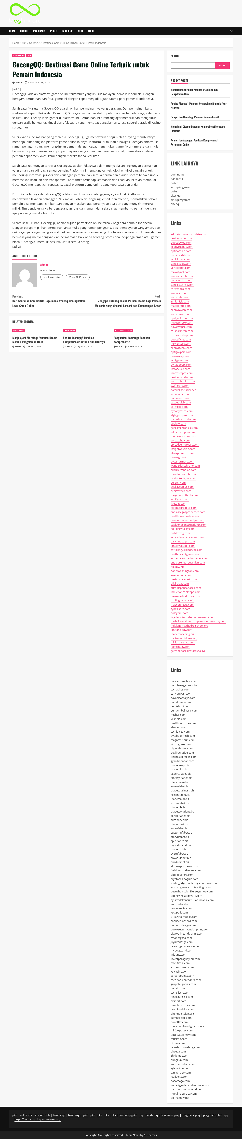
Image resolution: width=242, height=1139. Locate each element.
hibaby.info (178, 567)
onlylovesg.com (180, 533)
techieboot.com (180, 706)
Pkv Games (39, 31)
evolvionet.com (180, 259)
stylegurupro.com (182, 415)
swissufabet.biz (180, 786)
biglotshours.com (182, 748)
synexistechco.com (182, 285)
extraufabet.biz (180, 803)
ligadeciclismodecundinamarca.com (193, 617)
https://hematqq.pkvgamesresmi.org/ (37, 1119)
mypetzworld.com (182, 950)
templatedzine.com (183, 1005)
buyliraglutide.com (182, 752)
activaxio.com (179, 407)
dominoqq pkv (128, 1115)
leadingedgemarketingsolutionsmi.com (195, 883)
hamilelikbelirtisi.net (183, 390)
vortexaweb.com (181, 314)
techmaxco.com (180, 398)
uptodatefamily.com (183, 1035)
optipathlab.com (181, 251)
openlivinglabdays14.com (186, 896)
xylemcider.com (180, 1068)
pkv (14, 1115)
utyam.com (178, 1043)
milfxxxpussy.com (182, 1030)
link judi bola (42, 1115)
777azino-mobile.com (184, 917)
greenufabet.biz (180, 795)
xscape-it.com (179, 912)
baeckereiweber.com (184, 681)
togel (91, 31)
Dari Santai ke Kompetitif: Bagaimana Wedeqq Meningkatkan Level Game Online (48, 301)
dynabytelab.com (181, 255)
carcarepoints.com (182, 975)
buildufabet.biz (180, 862)
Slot (80, 31)
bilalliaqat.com (180, 583)
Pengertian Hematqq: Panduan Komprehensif (132, 340)
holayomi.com (179, 613)
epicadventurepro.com (185, 444)
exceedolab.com (181, 402)
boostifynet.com (181, 339)
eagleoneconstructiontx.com (188, 524)
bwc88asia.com (180, 963)
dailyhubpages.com (183, 541)
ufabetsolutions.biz (183, 811)
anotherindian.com (183, 1064)
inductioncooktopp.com (186, 592)
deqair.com (178, 988)
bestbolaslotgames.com (186, 554)
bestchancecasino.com (185, 579)
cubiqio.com (178, 423)
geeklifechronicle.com (184, 428)
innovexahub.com (182, 276)
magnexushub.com (183, 740)
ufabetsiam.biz (180, 782)
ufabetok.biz (178, 849)
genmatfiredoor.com (184, 508)
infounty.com (179, 954)
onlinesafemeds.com (184, 757)
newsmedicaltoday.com (185, 596)
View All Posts (77, 277)
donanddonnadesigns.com (187, 520)
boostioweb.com (181, 242)
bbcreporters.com (182, 874)
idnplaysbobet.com (183, 546)
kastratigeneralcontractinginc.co (191, 887)
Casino (24, 31)
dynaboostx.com (181, 364)
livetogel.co (178, 503)
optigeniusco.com (182, 318)
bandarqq (177, 179)
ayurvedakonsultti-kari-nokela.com (192, 900)
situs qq (176, 195)
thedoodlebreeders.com (186, 980)
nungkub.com (179, 1060)
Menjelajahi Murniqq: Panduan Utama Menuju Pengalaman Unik (34, 340)
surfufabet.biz (179, 820)
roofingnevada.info (182, 600)
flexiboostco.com (181, 238)
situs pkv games (180, 187)
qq (141, 1115)
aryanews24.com (181, 908)
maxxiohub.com (181, 306)
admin (19, 82)
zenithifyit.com (180, 301)
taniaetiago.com (181, 1072)
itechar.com (178, 714)
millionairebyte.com (183, 642)
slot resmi (25, 1115)
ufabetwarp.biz (180, 765)
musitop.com (179, 1039)
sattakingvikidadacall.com (186, 550)
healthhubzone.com (183, 723)
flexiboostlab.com (182, 377)
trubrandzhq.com (182, 335)
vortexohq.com (180, 440)
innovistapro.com (182, 373)
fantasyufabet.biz (181, 778)
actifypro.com (179, 360)
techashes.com (180, 689)
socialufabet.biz (180, 816)
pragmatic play (170, 1115)
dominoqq (177, 174)
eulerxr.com (178, 482)
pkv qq (175, 204)
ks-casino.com (179, 971)
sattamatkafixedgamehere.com (190, 558)
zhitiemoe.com (180, 1055)
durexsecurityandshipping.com (190, 929)
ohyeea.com (178, 1051)
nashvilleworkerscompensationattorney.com (198, 621)
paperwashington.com (185, 571)
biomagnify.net (180, 1098)
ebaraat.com (179, 727)
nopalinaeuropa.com (184, 1093)
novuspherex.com (182, 322)
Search (175, 56)
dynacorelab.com (181, 280)
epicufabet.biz (179, 841)
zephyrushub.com (182, 247)
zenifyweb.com (180, 499)
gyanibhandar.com (182, 761)
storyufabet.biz (180, 837)
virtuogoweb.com (181, 744)
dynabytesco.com (182, 411)
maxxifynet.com (180, 272)
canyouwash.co (180, 693)
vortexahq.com (180, 297)
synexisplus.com (181, 263)
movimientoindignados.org (187, 1026)
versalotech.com (181, 394)
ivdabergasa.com (181, 938)
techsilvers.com (180, 992)
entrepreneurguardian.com (188, 562)
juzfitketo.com (179, 1076)
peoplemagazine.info (184, 685)
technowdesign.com (183, 925)
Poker (53, 31)
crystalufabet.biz (181, 845)
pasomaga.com (180, 1081)
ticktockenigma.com (183, 478)
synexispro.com (180, 609)
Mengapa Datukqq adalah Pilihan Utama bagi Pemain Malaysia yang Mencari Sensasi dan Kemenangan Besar (128, 301)
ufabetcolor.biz (180, 799)
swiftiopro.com (180, 386)
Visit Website (52, 277)
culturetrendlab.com (183, 470)
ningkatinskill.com (182, 997)
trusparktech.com (182, 331)
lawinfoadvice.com (182, 1009)
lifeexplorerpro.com (183, 453)
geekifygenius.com (182, 486)
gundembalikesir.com (184, 710)
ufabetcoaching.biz (182, 634)
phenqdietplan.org (182, 1013)
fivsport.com (178, 1001)
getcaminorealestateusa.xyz (188, 651)
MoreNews (133, 1135)
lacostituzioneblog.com (185, 1047)
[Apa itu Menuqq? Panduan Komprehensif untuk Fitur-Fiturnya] (86, 330)
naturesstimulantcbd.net (186, 1089)
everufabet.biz (179, 853)
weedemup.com (181, 575)
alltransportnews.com (184, 866)
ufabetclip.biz (179, 769)
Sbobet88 (67, 31)
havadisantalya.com (183, 698)
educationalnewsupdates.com (189, 234)
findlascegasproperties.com (188, 512)
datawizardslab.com (183, 419)
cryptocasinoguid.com (184, 879)
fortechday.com (180, 647)
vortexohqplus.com (183, 381)
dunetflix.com (179, 1022)
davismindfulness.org (184, 638)
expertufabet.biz (181, 774)
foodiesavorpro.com (183, 436)
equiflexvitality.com (183, 529)
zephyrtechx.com (181, 348)
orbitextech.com (181, 491)
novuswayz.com (180, 356)
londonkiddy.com (181, 630)
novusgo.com (179, 457)
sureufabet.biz (180, 828)
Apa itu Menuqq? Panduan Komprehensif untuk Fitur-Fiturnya (84, 340)
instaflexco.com (180, 369)
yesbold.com (179, 719)
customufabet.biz (181, 832)
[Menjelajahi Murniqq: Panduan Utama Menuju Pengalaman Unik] (36, 330)
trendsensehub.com (183, 474)
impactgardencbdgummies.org (190, 1085)
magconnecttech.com (184, 495)
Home (12, 31)
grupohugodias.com (183, 984)
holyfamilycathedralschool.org (189, 625)
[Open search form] (231, 31)
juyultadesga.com (182, 942)
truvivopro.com (180, 289)
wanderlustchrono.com (185, 465)
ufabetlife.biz (179, 807)
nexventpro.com (181, 343)
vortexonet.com (180, 268)
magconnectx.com (182, 604)
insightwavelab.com (183, 449)
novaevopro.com (181, 327)
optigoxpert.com (181, 352)
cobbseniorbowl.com (184, 921)
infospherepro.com (183, 432)
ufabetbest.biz (179, 824)
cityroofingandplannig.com (187, 933)
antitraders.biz (180, 904)
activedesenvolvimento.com (188, 537)
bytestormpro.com (182, 461)
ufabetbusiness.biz (182, 790)
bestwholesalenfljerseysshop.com (192, 891)
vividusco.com (179, 293)
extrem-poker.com (182, 967)
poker (174, 183)
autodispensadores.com (186, 588)
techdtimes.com (181, 702)
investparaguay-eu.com (185, 959)
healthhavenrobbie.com (186, 516)
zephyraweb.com (181, 310)
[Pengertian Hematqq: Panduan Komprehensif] (137, 330)
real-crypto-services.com (186, 946)
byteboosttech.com (183, 736)
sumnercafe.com (181, 1018)
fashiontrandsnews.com (186, 870)
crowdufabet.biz (181, 858)
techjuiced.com (180, 731)
